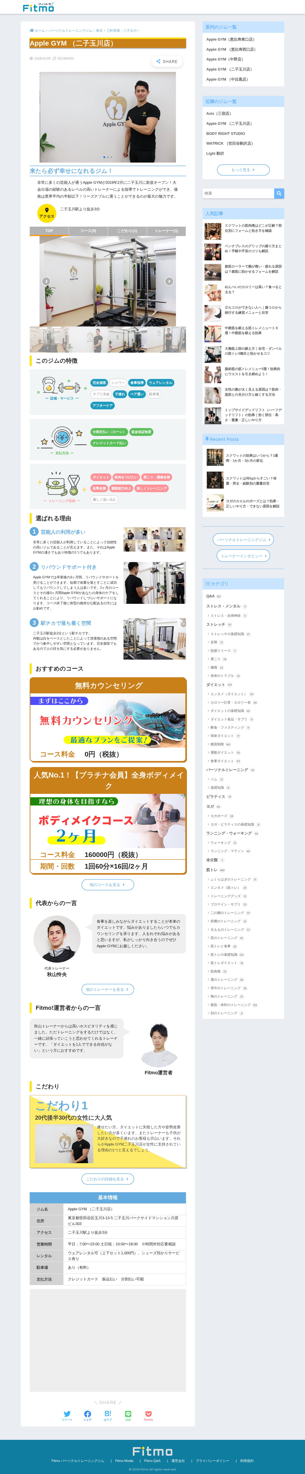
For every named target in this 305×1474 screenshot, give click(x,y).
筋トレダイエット (227, 963)
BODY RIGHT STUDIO (225, 134)
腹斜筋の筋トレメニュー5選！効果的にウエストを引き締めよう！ (252, 371)
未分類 (214, 860)
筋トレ (215, 870)
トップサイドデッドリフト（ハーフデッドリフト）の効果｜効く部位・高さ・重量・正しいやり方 (253, 415)
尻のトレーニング (227, 938)
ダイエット (219, 685)
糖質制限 (220, 744)
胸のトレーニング (227, 996)
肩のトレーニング (227, 979)
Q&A (213, 596)
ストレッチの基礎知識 (230, 634)
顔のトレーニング (226, 1013)
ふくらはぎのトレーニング (233, 879)
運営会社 (178, 1461)
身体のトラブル (225, 675)
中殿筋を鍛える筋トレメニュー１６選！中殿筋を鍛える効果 (251, 330)
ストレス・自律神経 (228, 615)
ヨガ (213, 806)
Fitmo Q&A (152, 1461)
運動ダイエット (225, 752)
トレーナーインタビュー (242, 556)
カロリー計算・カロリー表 (234, 702)
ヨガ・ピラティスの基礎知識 (235, 824)
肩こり (218, 659)
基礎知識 (220, 787)
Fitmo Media (124, 1461)
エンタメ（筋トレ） (229, 887)
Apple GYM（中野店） (225, 59)
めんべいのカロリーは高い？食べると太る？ (253, 289)
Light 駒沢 (215, 153)
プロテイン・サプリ (229, 904)
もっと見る (240, 170)
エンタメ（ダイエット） (232, 694)
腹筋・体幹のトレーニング (234, 1005)
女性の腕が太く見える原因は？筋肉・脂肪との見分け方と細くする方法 (253, 391)
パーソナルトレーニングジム (241, 540)
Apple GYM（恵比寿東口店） (231, 39)
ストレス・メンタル (226, 606)
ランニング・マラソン (230, 851)
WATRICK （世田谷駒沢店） (230, 143)
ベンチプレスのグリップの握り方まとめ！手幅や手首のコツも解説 (253, 248)
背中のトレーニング (229, 988)
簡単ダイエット (225, 736)
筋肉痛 (218, 971)
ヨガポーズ (222, 816)
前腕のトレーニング (228, 921)
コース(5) (88, 231)
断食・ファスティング (230, 727)
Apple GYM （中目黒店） (228, 79)
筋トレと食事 (223, 946)
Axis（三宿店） (219, 113)
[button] (46, 281)
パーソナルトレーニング (230, 770)
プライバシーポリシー (212, 1461)
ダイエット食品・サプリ (232, 719)
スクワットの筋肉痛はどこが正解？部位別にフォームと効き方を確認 (253, 228)
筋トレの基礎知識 (227, 954)
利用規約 (247, 1461)
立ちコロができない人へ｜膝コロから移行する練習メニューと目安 (253, 309)
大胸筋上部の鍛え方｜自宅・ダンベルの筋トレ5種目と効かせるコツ (253, 351)
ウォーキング (223, 843)
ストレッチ (218, 624)
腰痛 (217, 667)
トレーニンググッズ (228, 896)
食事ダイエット (225, 761)
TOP (49, 231)
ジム (217, 779)
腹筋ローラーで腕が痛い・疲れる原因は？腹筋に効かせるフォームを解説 (253, 268)
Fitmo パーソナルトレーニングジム (78, 1461)
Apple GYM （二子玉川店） (230, 69)
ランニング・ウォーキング (232, 833)
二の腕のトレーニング (230, 913)
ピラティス (218, 796)
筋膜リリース (223, 650)
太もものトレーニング (230, 929)
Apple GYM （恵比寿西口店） (232, 49)
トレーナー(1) (166, 231)
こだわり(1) (127, 231)
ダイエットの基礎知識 (230, 711)
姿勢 (217, 642)
